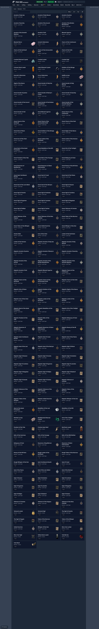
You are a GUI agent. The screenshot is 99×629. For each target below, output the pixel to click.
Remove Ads (39, 1)
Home (14, 5)
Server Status (56, 5)
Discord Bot (67, 5)
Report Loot (50, 1)
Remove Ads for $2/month (5, 7)
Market (62, 5)
